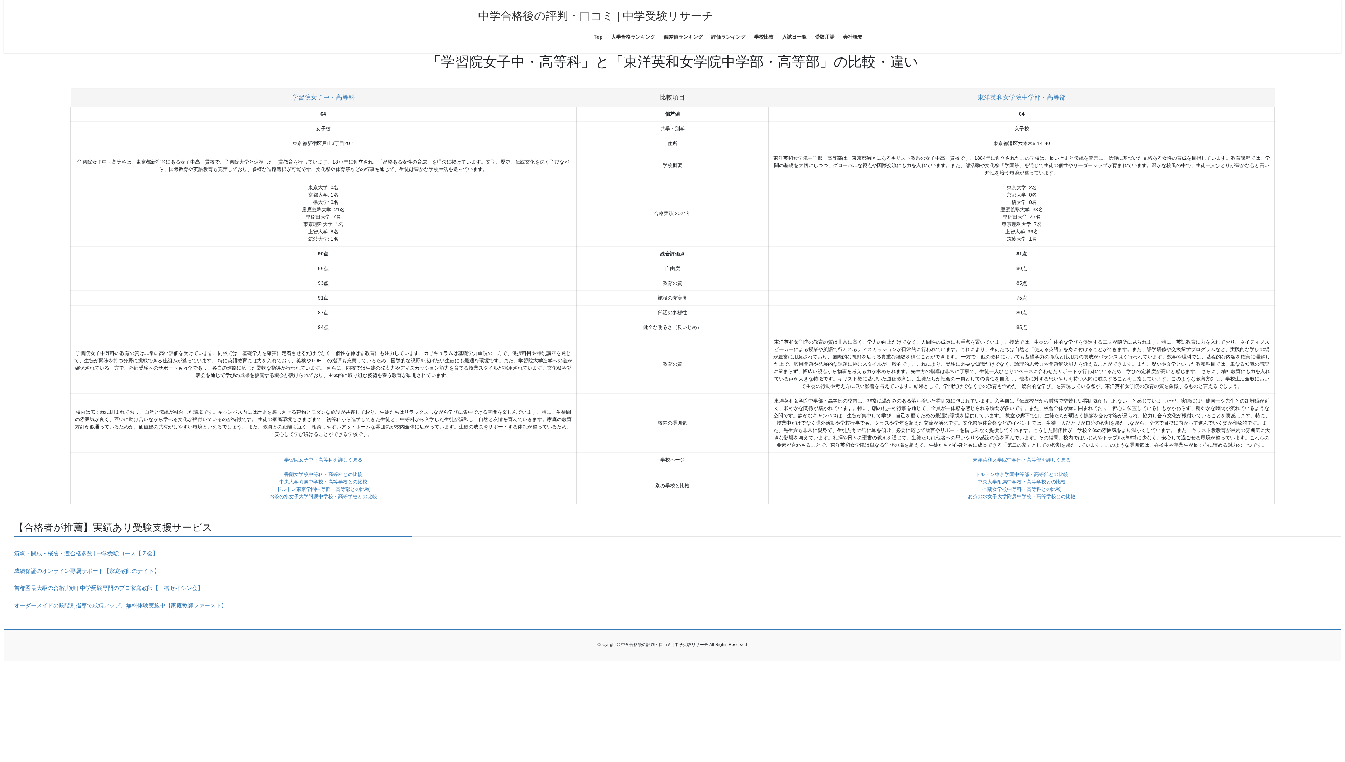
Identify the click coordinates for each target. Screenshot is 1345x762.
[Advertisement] (214, 710)
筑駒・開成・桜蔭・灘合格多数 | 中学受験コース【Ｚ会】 (86, 553)
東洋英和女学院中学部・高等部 (1022, 97)
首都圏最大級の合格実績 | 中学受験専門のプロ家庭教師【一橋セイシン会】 (108, 588)
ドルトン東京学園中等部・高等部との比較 (323, 489)
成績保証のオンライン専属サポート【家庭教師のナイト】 (87, 571)
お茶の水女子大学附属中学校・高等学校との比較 (323, 496)
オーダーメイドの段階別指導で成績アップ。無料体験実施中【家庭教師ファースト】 (120, 606)
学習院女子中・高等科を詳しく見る (323, 459)
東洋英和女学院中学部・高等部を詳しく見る (1022, 459)
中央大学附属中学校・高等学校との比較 (323, 482)
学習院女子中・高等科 (323, 97)
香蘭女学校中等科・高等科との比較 (323, 474)
